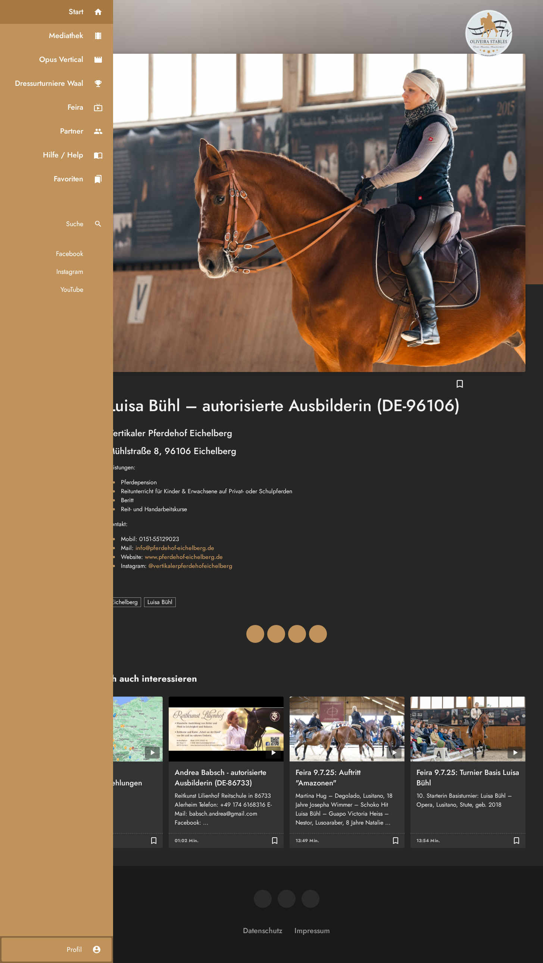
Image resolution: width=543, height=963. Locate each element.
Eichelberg (124, 602)
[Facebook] (263, 899)
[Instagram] (287, 899)
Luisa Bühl (159, 602)
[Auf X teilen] (276, 634)
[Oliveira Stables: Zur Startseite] (488, 33)
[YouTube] (310, 899)
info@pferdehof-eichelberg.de (174, 548)
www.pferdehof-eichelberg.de (184, 557)
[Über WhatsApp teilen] (297, 634)
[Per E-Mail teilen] (318, 634)
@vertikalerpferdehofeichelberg (190, 566)
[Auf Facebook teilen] (255, 634)
